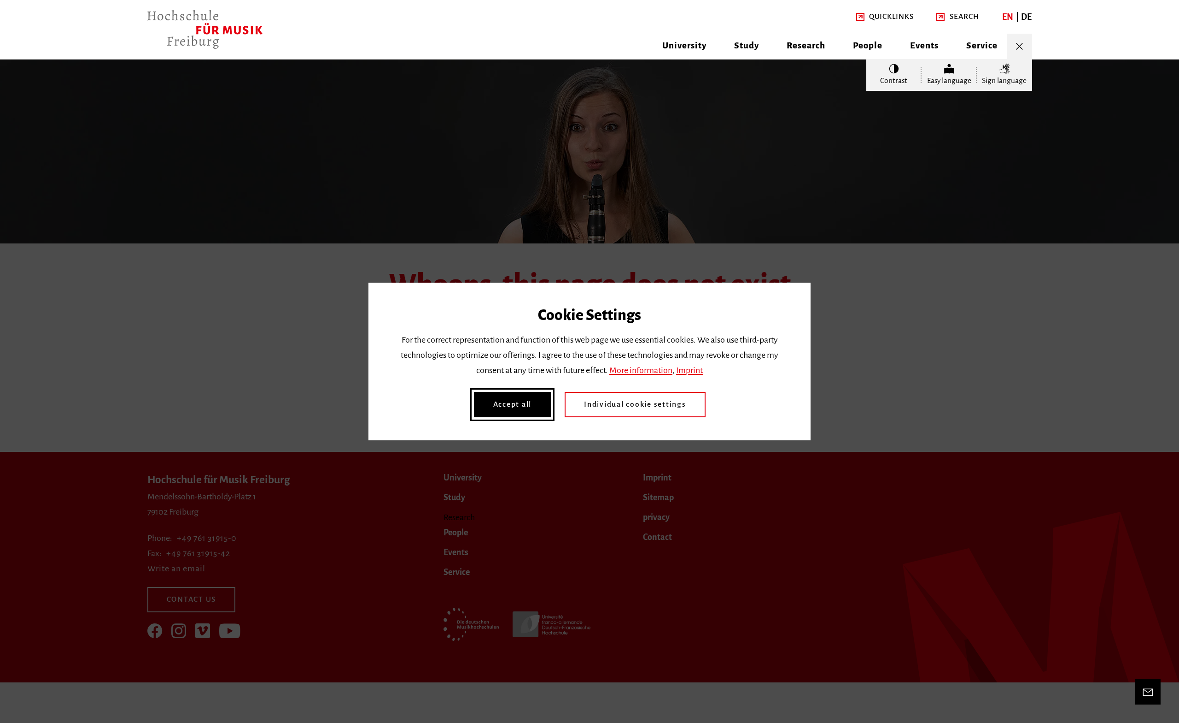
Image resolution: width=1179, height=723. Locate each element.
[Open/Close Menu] (1019, 46)
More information (640, 370)
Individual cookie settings (635, 404)
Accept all (512, 404)
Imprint (689, 370)
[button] (885, 17)
